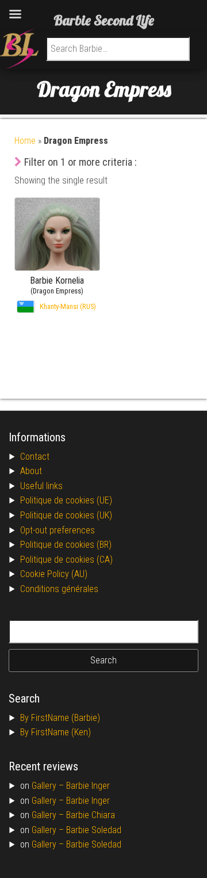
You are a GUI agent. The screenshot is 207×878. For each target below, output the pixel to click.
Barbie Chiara (90, 815)
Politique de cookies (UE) (66, 500)
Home (25, 140)
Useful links (41, 485)
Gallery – (49, 785)
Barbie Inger (88, 785)
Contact (34, 456)
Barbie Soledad (93, 829)
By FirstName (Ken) (55, 732)
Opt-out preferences (57, 530)
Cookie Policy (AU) (53, 573)
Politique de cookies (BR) (66, 544)
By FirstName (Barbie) (60, 717)
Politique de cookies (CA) (66, 559)
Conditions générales (59, 588)
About (31, 470)
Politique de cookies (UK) (66, 515)
